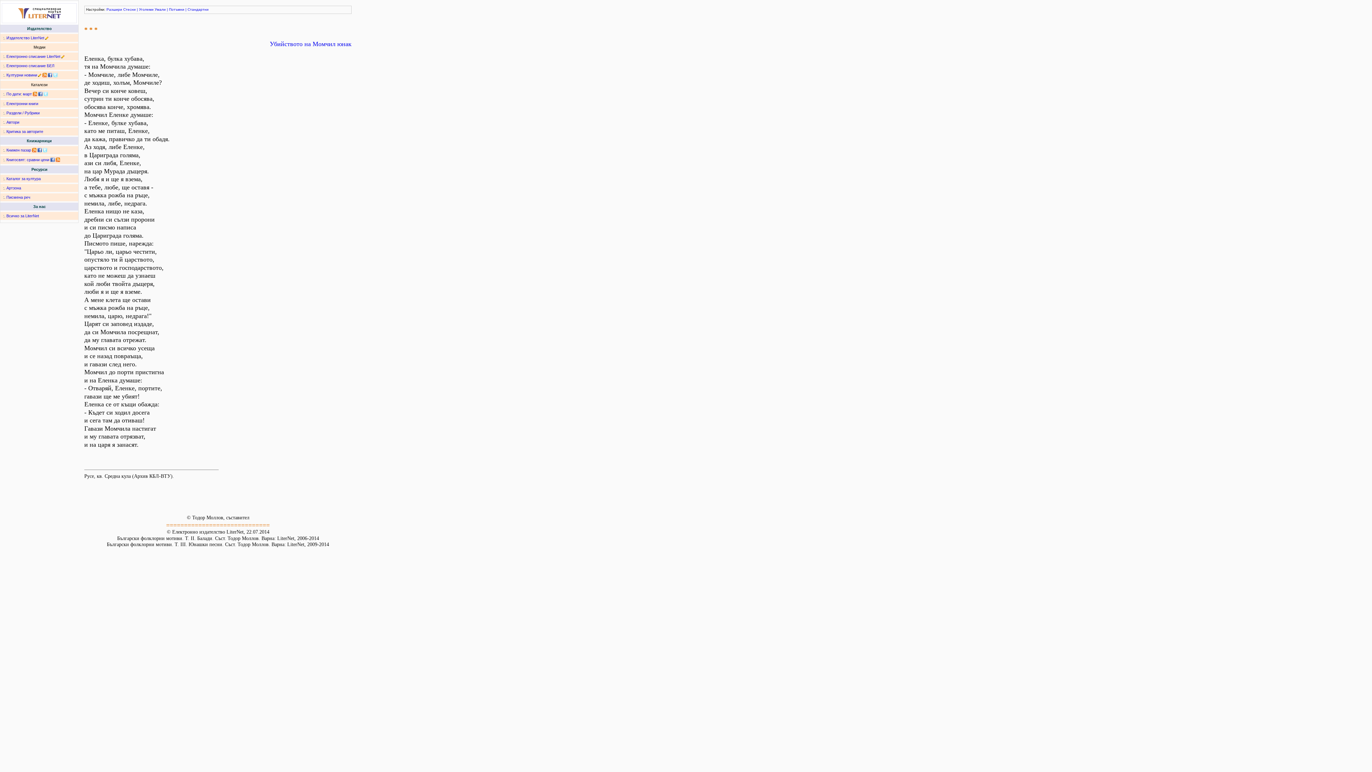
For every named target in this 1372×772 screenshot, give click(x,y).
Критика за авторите (24, 131)
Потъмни (176, 9)
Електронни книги (22, 104)
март (27, 94)
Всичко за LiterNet (22, 216)
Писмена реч (18, 197)
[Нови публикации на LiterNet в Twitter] (46, 94)
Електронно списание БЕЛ (30, 66)
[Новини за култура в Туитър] (55, 75)
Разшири (114, 9)
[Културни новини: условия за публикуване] (39, 75)
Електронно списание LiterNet (33, 56)
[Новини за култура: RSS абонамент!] (45, 75)
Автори (12, 122)
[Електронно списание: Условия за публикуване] (63, 56)
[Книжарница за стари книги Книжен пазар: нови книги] (34, 150)
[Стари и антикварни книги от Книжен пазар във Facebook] (40, 150)
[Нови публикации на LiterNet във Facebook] (40, 94)
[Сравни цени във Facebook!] (52, 160)
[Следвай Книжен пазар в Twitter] (45, 150)
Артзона (13, 188)
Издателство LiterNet (25, 38)
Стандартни (198, 9)
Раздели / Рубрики (23, 113)
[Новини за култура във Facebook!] (50, 75)
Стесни (129, 9)
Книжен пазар (18, 150)
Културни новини (21, 75)
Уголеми (146, 9)
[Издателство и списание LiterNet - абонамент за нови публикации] (35, 94)
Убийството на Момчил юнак (311, 44)
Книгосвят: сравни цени (27, 160)
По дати (13, 94)
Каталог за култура (23, 179)
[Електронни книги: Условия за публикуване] (47, 38)
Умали (160, 9)
